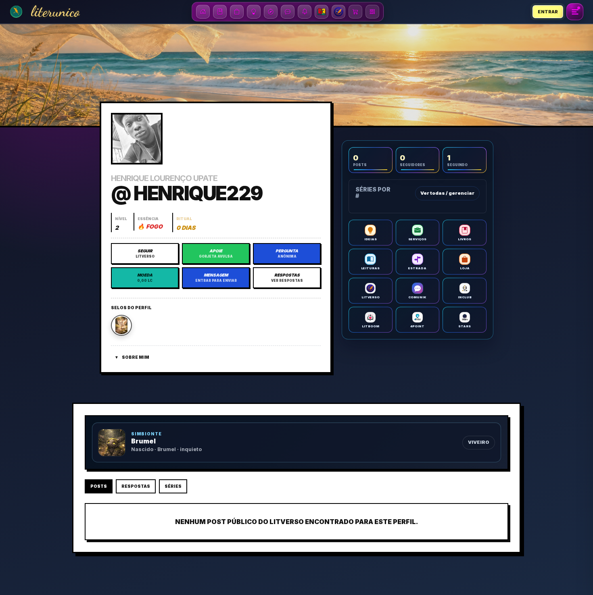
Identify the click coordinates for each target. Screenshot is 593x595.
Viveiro (478, 442)
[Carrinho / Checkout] (355, 12)
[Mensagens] (287, 12)
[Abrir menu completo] (574, 11)
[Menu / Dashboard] (372, 12)
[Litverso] (338, 12)
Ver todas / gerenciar (447, 193)
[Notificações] (304, 12)
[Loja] (237, 12)
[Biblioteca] (220, 12)
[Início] (203, 12)
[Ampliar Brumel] (111, 442)
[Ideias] (254, 12)
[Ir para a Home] (16, 11)
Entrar (548, 12)
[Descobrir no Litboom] (271, 12)
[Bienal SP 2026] (321, 12)
